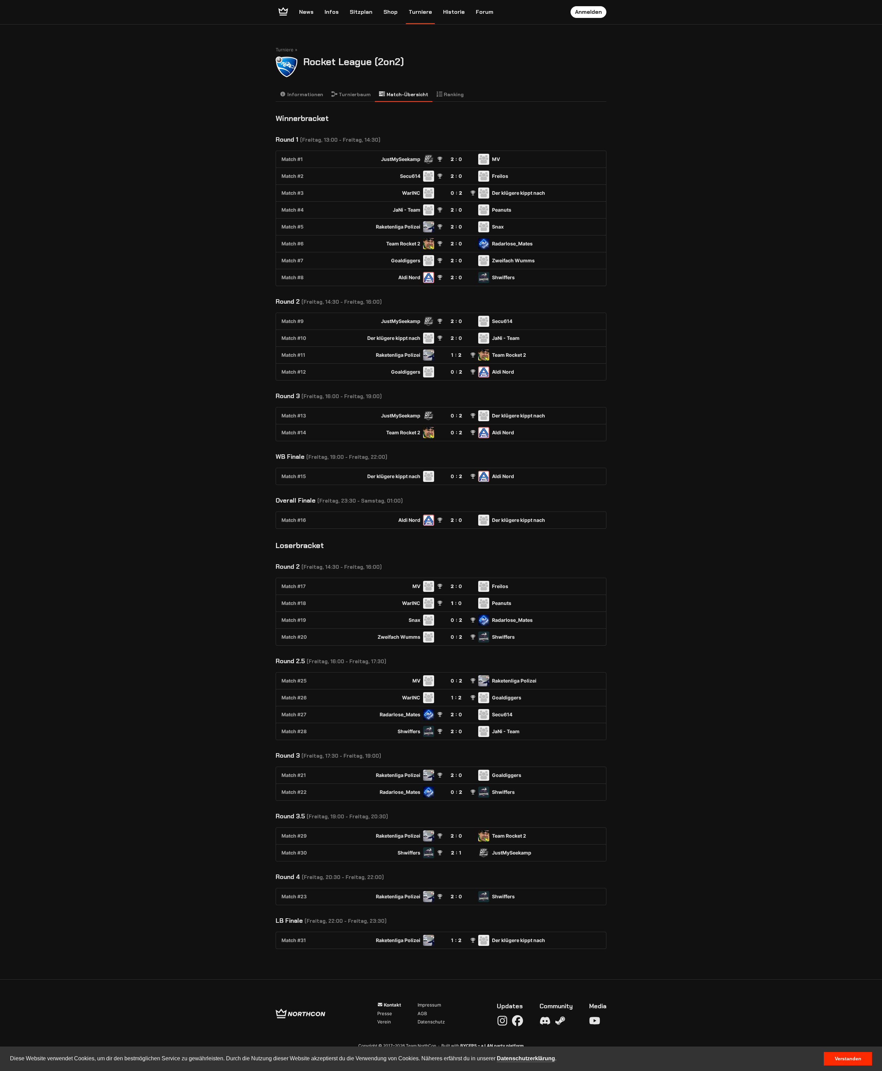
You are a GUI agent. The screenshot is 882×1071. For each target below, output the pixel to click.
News (306, 12)
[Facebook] (517, 1020)
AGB (422, 1013)
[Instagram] (502, 1020)
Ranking (453, 94)
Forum (484, 12)
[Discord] (545, 1020)
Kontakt (392, 1005)
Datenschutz (431, 1021)
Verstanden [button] (848, 1058)
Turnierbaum (354, 94)
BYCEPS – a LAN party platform (492, 1045)
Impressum (429, 1005)
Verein (384, 1021)
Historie (454, 12)
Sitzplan (361, 12)
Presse (384, 1013)
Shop (390, 12)
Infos (332, 12)
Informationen (304, 94)
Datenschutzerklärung (526, 1058)
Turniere (420, 12)
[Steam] (560, 1020)
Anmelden (588, 12)
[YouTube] (594, 1020)
